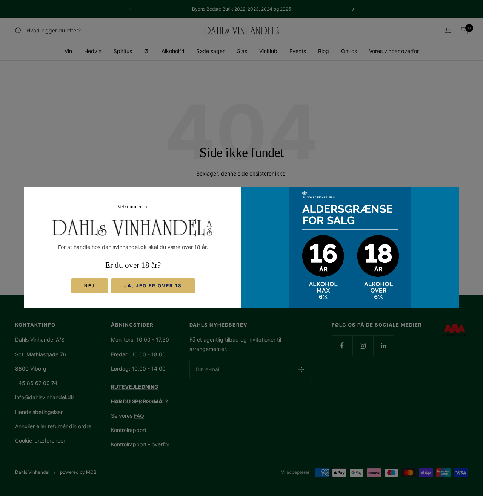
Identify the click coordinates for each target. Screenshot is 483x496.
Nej (89, 286)
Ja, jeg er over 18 (153, 286)
